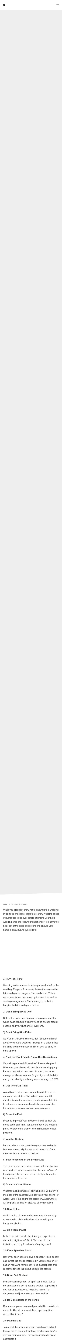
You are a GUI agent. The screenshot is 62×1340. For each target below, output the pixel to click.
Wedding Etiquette (42, 448)
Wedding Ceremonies (18, 448)
